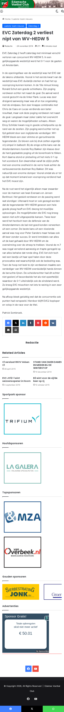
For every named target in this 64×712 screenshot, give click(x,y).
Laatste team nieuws (22, 19)
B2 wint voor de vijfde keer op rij (45, 379)
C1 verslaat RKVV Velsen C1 (15, 363)
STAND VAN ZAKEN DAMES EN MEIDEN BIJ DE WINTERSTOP (47, 365)
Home (7, 19)
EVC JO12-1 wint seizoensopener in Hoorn (16, 379)
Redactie (8, 46)
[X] (16, 323)
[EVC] (32, 4)
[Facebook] (8, 323)
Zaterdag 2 (33, 26)
